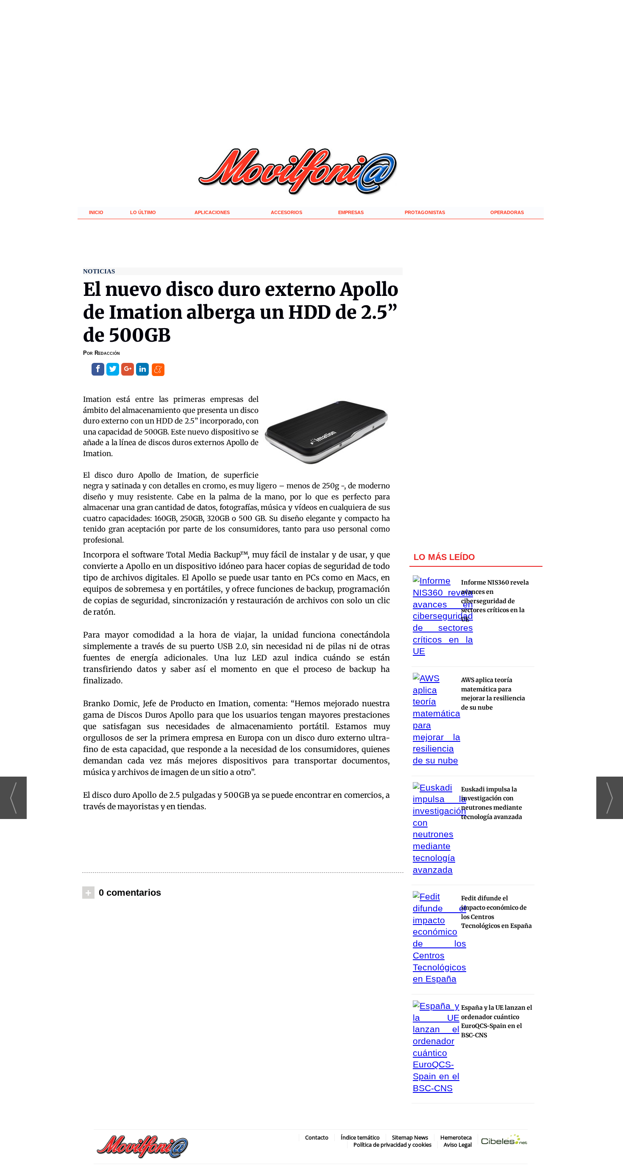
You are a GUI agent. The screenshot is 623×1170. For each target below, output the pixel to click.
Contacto (316, 1137)
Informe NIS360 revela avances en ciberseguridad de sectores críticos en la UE (495, 601)
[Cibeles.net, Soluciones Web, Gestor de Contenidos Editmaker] (504, 1141)
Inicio (96, 212)
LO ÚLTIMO (143, 212)
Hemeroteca (456, 1137)
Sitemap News (410, 1137)
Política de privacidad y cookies (392, 1144)
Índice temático (360, 1137)
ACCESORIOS (286, 212)
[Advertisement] (243, 842)
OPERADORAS (507, 212)
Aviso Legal (458, 1144)
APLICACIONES (212, 212)
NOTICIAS (99, 271)
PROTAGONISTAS (425, 212)
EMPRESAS (351, 212)
